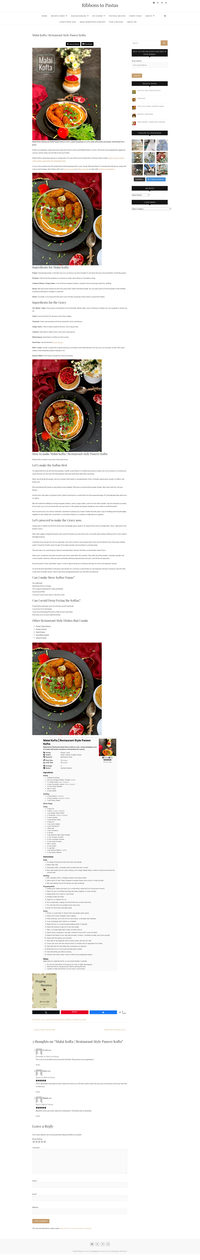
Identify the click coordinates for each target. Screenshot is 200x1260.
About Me (132, 22)
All (43, 1019)
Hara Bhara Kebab (42, 635)
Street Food (135, 16)
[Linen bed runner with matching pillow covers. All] (137, 145)
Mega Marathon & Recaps (92, 22)
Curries (68, 1019)
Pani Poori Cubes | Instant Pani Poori (149, 90)
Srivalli (45, 1050)
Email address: (137, 61)
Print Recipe (88, 44)
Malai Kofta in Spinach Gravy (115, 1030)
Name (35, 1181)
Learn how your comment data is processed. (75, 1228)
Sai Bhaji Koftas (113, 158)
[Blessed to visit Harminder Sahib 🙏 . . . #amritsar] (137, 169)
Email (34, 1194)
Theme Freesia (105, 1251)
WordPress (123, 1251)
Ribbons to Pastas (100, 5)
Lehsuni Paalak (41, 638)
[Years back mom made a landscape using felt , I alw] (162, 169)
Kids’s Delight (116, 22)
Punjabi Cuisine (79, 1019)
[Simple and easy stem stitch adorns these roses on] (162, 145)
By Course (98, 16)
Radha (45, 1071)
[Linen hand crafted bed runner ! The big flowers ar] (149, 145)
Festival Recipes (117, 16)
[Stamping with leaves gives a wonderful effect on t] (149, 157)
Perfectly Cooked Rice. (106, 169)
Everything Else (68, 22)
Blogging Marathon (55, 1019)
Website (35, 1207)
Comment (36, 1148)
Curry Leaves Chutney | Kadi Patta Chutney (151, 106)
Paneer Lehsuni (41, 629)
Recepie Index (58, 16)
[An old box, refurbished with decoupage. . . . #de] (162, 157)
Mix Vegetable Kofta (58, 161)
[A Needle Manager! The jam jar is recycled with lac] (137, 157)
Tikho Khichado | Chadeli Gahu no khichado (151, 122)
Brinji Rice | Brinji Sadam (145, 114)
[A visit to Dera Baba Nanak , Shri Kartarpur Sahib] (149, 169)
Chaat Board (141, 98)
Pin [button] (111, 757)
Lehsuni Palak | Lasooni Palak (43, 1030)
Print (106, 757)
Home (44, 16)
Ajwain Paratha (69, 169)
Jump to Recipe (74, 44)
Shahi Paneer (40, 632)
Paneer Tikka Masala (43, 626)
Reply (38, 1065)
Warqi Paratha (83, 169)
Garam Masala (57, 342)
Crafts (148, 16)
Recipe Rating (37, 1139)
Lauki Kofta (46, 161)
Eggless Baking (78, 16)
